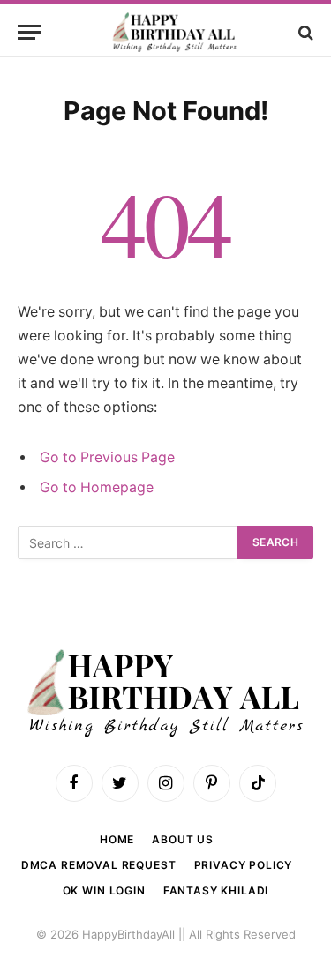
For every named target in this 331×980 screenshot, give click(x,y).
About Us (183, 839)
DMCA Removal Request (99, 865)
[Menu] (29, 32)
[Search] (304, 32)
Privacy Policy (243, 865)
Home (117, 839)
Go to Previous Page (107, 457)
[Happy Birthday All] (174, 32)
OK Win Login (104, 890)
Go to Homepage (97, 487)
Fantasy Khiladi (216, 890)
